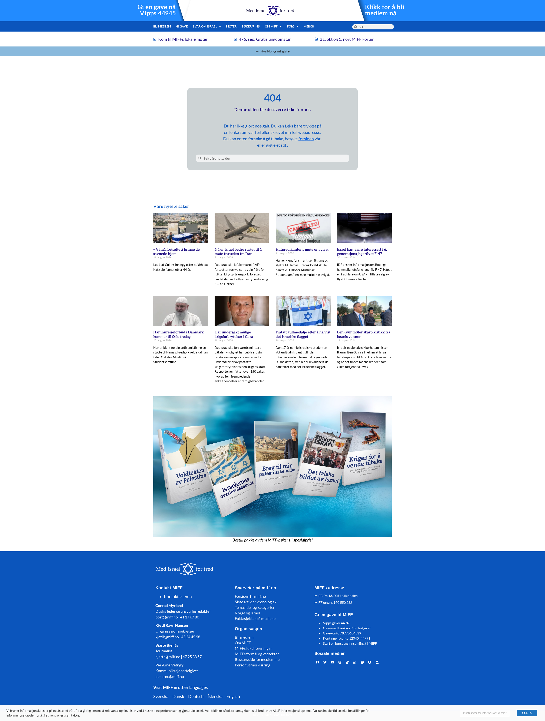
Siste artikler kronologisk (255, 601)
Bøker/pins (251, 26)
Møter (231, 26)
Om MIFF (243, 642)
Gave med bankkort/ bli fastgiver (347, 628)
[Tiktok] (347, 662)
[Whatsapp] (355, 662)
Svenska (160, 696)
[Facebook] (317, 662)
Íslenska (215, 696)
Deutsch (196, 696)
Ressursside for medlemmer (258, 659)
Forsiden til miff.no (250, 596)
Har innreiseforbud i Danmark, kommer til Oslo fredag (179, 334)
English (233, 696)
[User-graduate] (377, 662)
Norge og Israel (247, 613)
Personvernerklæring (252, 665)
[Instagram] (340, 662)
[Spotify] (362, 662)
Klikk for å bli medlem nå (384, 10)
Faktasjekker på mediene (255, 618)
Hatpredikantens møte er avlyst (302, 250)
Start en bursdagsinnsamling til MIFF (350, 643)
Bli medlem (162, 26)
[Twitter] (325, 662)
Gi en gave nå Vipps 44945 (157, 10)
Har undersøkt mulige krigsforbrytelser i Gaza (234, 334)
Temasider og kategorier (255, 607)
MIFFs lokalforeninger (253, 648)
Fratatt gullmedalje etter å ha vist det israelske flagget (303, 334)
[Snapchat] (370, 662)
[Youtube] (332, 662)
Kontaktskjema (178, 596)
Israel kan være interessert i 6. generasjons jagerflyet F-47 (362, 252)
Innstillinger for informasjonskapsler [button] (484, 713)
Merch (309, 26)
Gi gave (182, 26)
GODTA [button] (527, 713)
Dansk (178, 696)
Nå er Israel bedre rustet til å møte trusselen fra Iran (238, 252)
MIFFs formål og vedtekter (257, 654)
